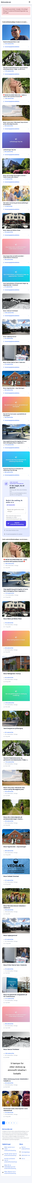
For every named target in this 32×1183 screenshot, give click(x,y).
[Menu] (29, 2)
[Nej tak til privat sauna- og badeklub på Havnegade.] (16, 409)
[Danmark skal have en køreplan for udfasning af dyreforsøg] (16, 464)
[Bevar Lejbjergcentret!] (16, 331)
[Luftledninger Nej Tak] (16, 144)
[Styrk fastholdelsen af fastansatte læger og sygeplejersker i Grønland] (16, 279)
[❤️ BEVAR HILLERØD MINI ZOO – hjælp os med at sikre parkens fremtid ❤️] (16, 90)
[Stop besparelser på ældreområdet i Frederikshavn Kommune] (16, 251)
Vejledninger (6, 1144)
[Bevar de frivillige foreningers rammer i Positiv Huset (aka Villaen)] (16, 171)
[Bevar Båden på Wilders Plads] (16, 225)
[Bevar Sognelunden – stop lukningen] (16, 383)
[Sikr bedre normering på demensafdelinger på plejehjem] (16, 198)
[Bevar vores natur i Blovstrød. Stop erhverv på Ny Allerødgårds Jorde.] (16, 118)
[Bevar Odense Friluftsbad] (16, 305)
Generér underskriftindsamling (17, 523)
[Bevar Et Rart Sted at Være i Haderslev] (16, 357)
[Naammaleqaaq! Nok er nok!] (16, 37)
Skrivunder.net (6, 2)
